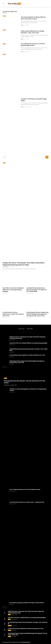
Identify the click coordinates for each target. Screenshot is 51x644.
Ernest (22, 25)
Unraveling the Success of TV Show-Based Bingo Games (33, 44)
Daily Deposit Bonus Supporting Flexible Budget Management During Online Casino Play (37, 314)
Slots (4, 162)
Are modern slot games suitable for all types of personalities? (26, 602)
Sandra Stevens (5, 266)
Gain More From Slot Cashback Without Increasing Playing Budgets (13, 289)
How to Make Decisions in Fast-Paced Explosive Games (24, 489)
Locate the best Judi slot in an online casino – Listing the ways (26, 502)
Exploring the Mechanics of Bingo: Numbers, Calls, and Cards (32, 32)
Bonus (9, 636)
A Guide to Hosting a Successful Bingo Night (34, 99)
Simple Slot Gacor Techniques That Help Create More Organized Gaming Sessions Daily (23, 264)
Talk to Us (21, 328)
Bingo (4, 29)
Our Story (30, 328)
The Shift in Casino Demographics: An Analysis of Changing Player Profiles (28, 389)
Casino (5, 378)
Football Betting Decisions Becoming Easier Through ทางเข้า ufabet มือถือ (36, 289)
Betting (9, 625)
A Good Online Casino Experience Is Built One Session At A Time (13, 314)
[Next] (6, 320)
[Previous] (4, 320)
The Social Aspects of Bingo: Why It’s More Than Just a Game (33, 18)
